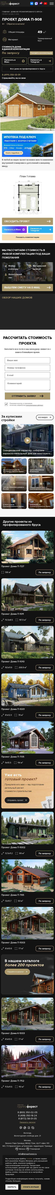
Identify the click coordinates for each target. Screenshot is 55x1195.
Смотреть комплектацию (41, 53)
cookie (29, 1159)
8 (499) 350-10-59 (11, 75)
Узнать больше (31, 1187)
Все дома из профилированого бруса (27, 69)
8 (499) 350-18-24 (27, 1115)
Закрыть (11, 1187)
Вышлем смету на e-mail (22, 287)
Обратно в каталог (16, 24)
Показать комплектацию (27, 237)
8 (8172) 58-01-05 (27, 1118)
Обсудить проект (17, 221)
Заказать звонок (28, 1122)
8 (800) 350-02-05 (27, 1112)
